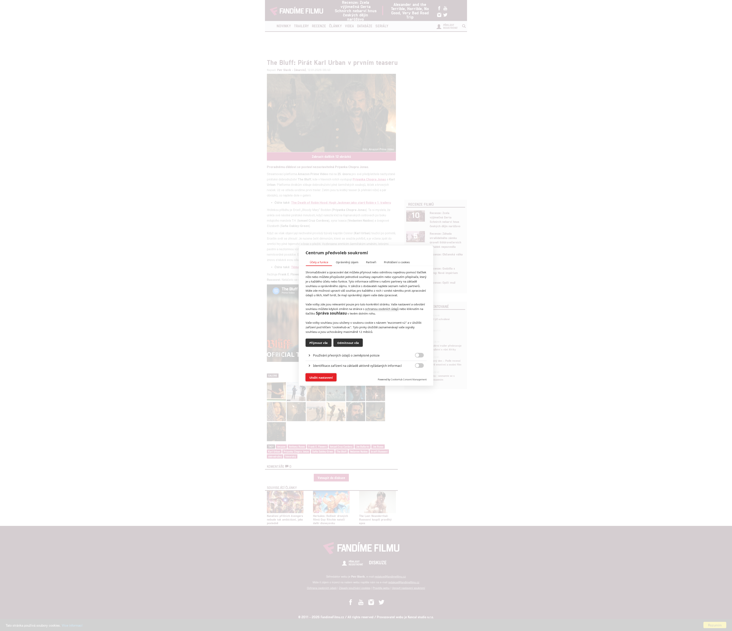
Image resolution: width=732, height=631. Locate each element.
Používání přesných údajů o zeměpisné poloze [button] (346, 355)
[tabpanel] (366, 346)
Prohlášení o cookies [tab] (397, 262)
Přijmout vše (318, 342)
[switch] (416, 375)
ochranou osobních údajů (382, 309)
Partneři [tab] (371, 262)
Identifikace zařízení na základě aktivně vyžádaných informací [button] (357, 366)
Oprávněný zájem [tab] (347, 262)
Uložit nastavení (321, 377)
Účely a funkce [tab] (319, 262)
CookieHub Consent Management (409, 379)
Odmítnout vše (348, 342)
